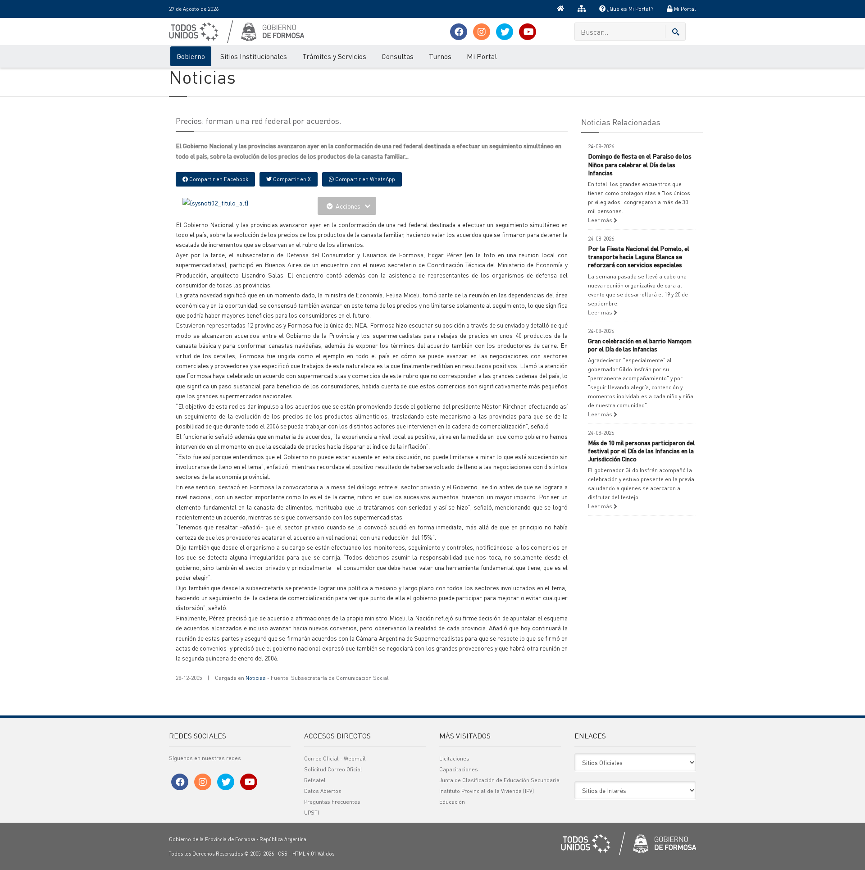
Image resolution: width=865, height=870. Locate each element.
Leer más (601, 220)
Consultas (398, 56)
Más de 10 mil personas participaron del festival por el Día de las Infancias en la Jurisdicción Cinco (641, 450)
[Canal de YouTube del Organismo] (527, 31)
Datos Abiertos (322, 791)
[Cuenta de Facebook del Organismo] (458, 31)
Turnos (440, 56)
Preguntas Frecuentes (332, 801)
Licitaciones (454, 758)
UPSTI (311, 812)
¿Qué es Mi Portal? (629, 8)
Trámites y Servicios (334, 56)
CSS (282, 854)
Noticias (256, 677)
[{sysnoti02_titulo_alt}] (215, 202)
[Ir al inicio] (560, 9)
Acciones (348, 206)
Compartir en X (291, 179)
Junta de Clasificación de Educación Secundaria (499, 780)
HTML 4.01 (304, 854)
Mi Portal (684, 8)
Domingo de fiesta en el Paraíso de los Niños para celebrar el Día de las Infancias (640, 164)
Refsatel (315, 780)
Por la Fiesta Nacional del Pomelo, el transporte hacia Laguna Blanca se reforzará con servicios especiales (638, 256)
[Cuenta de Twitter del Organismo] (504, 31)
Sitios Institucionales (253, 56)
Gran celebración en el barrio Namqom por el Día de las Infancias (640, 345)
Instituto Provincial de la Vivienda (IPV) (486, 791)
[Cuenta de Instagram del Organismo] (481, 31)
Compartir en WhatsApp (364, 179)
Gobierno (191, 56)
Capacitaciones (458, 769)
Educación (452, 801)
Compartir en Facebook (218, 179)
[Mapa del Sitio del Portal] (581, 9)
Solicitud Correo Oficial (333, 769)
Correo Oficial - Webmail (335, 758)
